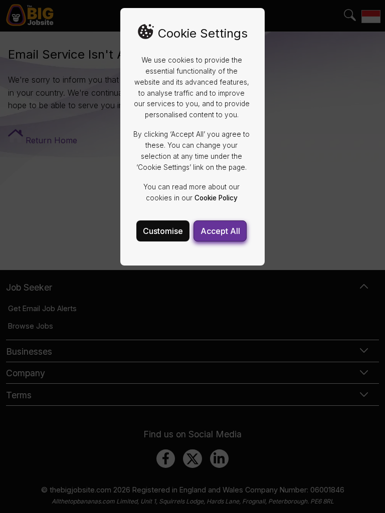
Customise (163, 231)
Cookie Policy (216, 198)
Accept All (220, 231)
